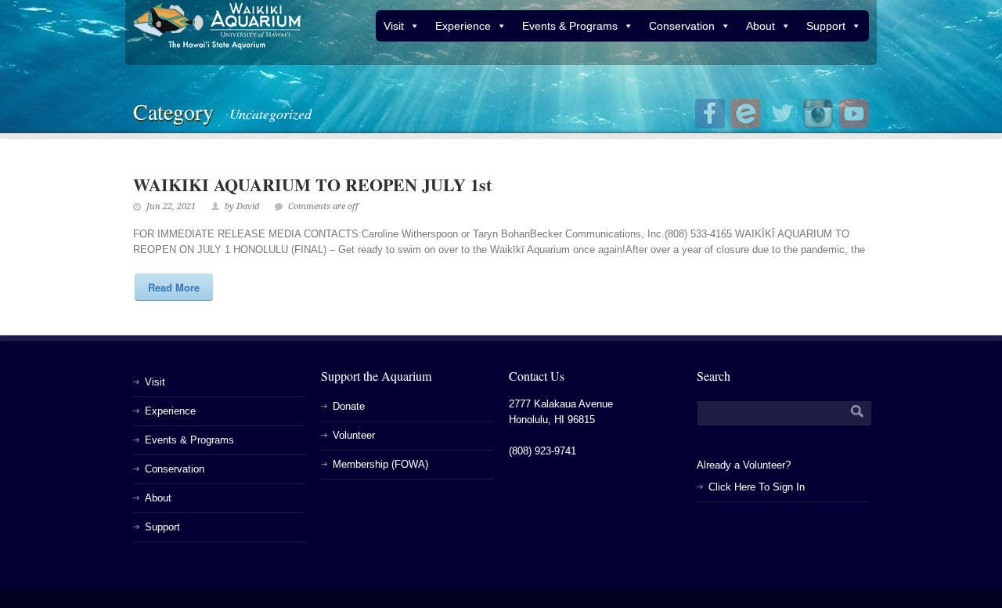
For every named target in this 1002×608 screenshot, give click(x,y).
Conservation (682, 26)
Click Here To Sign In (756, 487)
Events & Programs (570, 26)
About (760, 26)
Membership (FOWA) (380, 464)
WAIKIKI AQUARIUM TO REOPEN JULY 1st (312, 184)
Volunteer (354, 435)
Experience (463, 26)
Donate (349, 406)
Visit (394, 26)
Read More (174, 287)
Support (825, 26)
